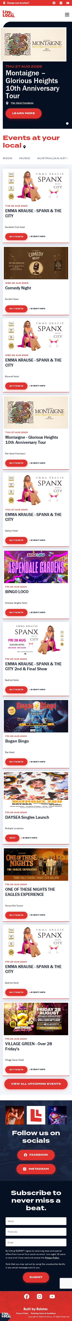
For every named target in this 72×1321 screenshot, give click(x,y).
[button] (67, 123)
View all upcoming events (36, 1084)
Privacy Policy (52, 1257)
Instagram (38, 1169)
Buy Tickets (16, 236)
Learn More (23, 113)
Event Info (38, 236)
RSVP (12, 838)
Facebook (38, 1155)
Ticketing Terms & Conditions (43, 1313)
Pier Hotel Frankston (22, 102)
